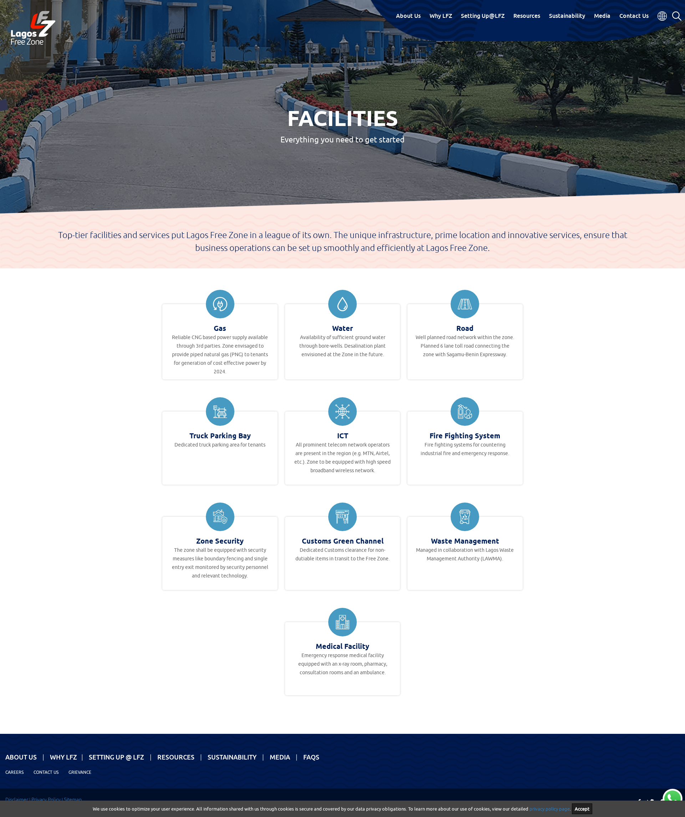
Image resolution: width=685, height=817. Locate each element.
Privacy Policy (46, 799)
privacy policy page (549, 809)
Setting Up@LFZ (482, 15)
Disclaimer (16, 799)
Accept (582, 809)
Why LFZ (441, 15)
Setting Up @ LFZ (116, 757)
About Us (408, 15)
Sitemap (73, 799)
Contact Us (634, 15)
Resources (526, 15)
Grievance (79, 772)
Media (602, 15)
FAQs (311, 757)
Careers (14, 772)
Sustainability (567, 15)
